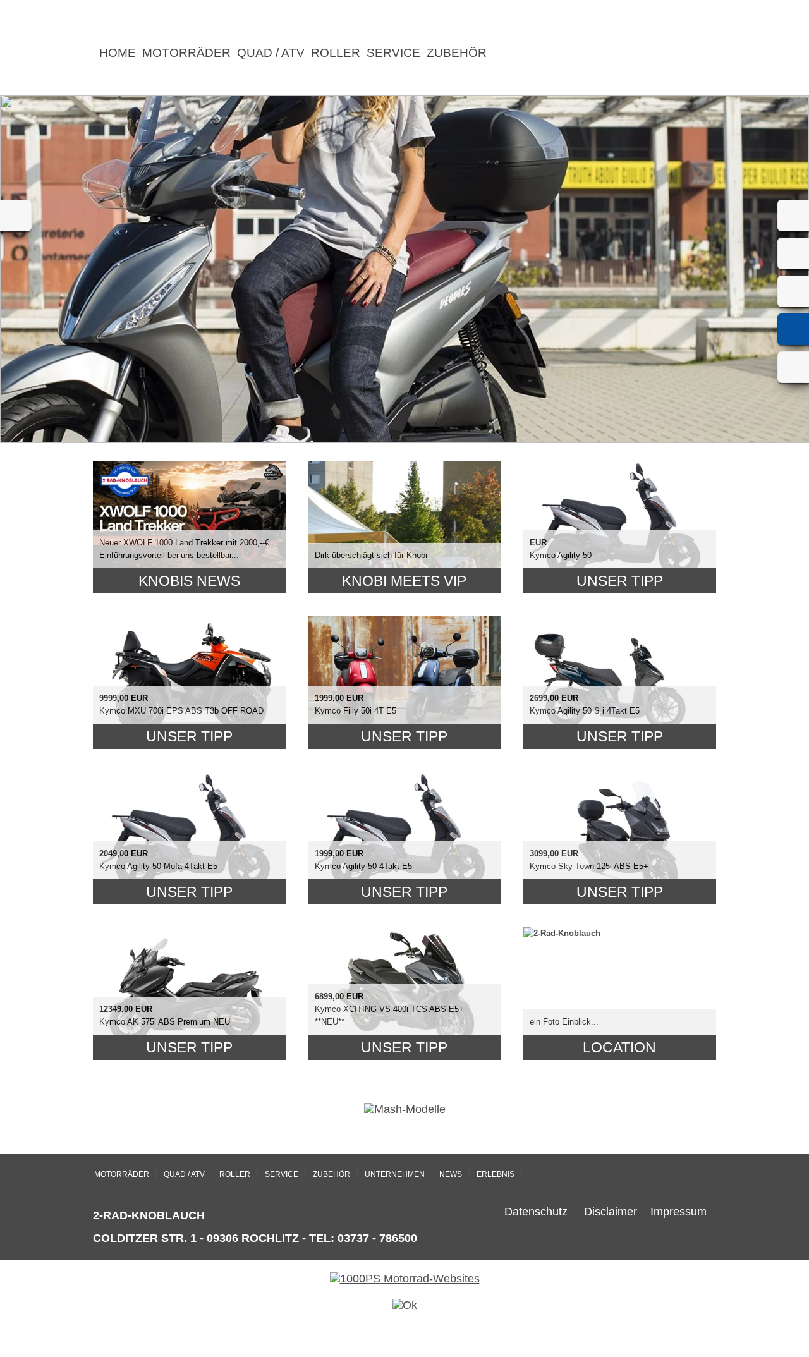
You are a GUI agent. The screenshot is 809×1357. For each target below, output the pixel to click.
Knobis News (189, 581)
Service (393, 52)
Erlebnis (495, 1174)
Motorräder (186, 52)
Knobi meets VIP (404, 581)
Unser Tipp (619, 581)
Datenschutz (536, 1211)
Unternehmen (395, 1174)
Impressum (678, 1211)
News (450, 1174)
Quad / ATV (271, 52)
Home (117, 52)
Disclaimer (610, 1211)
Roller (335, 52)
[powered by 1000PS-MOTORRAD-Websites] (405, 1278)
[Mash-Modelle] (405, 1109)
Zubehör (457, 52)
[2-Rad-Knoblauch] (561, 933)
